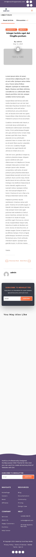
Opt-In (21, 547)
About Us (5, 520)
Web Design (23, 29)
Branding (9, 365)
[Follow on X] (31, 2)
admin (19, 42)
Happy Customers (8, 523)
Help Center (6, 530)
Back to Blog (7, 15)
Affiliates (5, 503)
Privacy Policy (8, 544)
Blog (19, 492)
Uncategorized (11, 29)
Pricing (20, 503)
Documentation (23, 496)
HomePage (6, 492)
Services (5, 516)
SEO (7, 321)
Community (22, 499)
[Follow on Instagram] (28, 5)
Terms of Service (20, 544)
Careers (4, 496)
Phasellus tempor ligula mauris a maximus (15, 344)
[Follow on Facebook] (27, 2)
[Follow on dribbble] (31, 5)
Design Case (22, 506)
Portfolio (5, 527)
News (4, 499)
